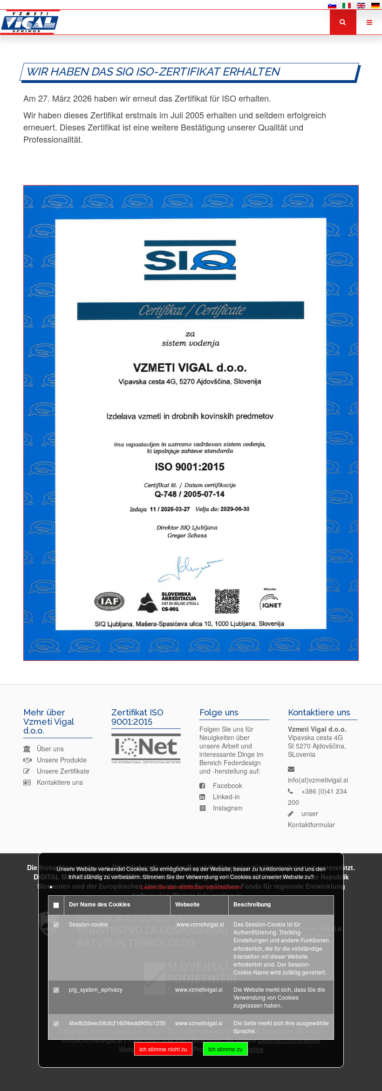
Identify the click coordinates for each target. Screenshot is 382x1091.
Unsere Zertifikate (63, 770)
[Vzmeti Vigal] (30, 22)
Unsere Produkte (62, 759)
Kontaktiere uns (60, 782)
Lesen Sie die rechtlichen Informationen (191, 887)
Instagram (228, 807)
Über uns (50, 748)
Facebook (227, 785)
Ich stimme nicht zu (163, 1049)
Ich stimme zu (225, 1049)
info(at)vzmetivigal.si (318, 779)
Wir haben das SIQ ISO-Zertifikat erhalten (153, 71)
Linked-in (226, 796)
